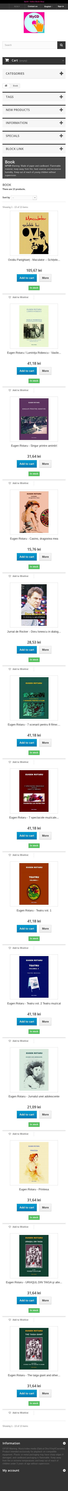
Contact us (32, 6)
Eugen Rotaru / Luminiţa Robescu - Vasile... (34, 352)
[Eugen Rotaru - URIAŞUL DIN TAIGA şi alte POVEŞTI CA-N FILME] (34, 1256)
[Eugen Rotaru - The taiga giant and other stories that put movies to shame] (34, 1349)
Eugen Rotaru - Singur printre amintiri (34, 445)
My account (10, 1470)
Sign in (61, 6)
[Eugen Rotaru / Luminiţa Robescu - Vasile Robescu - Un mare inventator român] (34, 326)
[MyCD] (34, 22)
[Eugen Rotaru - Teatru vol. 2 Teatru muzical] (34, 977)
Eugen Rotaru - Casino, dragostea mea (34, 538)
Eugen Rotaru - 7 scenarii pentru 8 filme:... (34, 724)
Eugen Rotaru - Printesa (34, 1189)
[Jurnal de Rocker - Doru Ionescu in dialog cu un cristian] (34, 605)
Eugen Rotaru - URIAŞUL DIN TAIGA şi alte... (34, 1282)
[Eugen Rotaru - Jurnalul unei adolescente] (34, 1070)
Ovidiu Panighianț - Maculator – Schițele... (34, 259)
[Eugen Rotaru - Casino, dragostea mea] (34, 512)
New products (18, 110)
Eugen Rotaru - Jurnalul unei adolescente (34, 1096)
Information (17, 123)
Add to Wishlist (20, 297)
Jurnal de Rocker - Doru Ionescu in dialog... (34, 631)
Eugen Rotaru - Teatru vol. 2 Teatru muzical (34, 1003)
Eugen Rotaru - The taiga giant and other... (34, 1375)
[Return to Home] (6, 86)
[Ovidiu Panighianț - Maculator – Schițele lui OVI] (34, 233)
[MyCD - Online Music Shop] (34, 1)
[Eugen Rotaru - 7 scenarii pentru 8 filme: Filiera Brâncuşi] (34, 698)
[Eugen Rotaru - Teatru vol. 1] (34, 884)
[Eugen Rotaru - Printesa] (34, 1163)
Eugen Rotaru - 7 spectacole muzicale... (34, 817)
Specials (12, 136)
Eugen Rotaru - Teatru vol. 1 (34, 910)
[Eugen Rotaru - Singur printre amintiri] (34, 419)
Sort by (6, 197)
